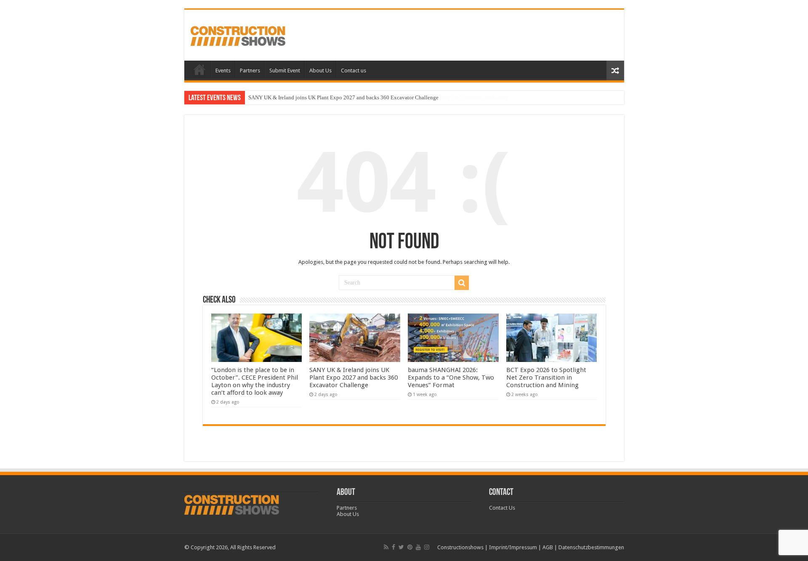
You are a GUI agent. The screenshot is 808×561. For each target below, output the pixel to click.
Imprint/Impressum (513, 547)
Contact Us (502, 508)
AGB (547, 547)
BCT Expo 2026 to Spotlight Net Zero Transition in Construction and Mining (546, 377)
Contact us (353, 70)
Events (223, 70)
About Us (320, 70)
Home (199, 69)
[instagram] (426, 547)
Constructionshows (460, 547)
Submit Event (284, 70)
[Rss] (386, 547)
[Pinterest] (410, 547)
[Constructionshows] (238, 34)
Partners (250, 70)
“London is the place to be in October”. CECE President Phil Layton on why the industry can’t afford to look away (254, 381)
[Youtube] (418, 547)
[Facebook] (393, 547)
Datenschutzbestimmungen (591, 547)
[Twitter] (401, 547)
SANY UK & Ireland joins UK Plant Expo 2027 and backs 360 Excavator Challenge (343, 97)
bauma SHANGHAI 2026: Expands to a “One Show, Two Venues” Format (451, 377)
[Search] (461, 283)
